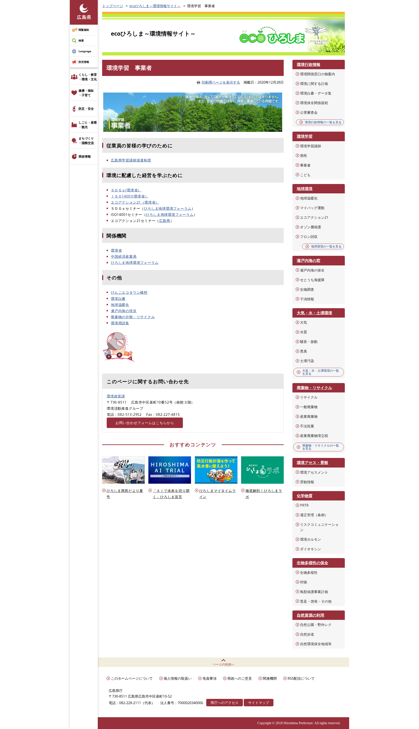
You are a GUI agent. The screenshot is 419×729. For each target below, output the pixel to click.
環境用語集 (120, 323)
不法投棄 (307, 426)
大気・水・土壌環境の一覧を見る (320, 372)
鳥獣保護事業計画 (314, 591)
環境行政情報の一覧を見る (323, 122)
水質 (303, 332)
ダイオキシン (310, 549)
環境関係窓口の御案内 (317, 74)
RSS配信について (301, 678)
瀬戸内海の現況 (124, 310)
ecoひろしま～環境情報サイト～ (155, 5)
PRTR (304, 505)
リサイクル (309, 397)
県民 (303, 155)
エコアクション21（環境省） (135, 202)
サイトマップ (258, 702)
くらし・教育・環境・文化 (88, 76)
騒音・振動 (309, 341)
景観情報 (307, 482)
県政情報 (85, 156)
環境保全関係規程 (314, 102)
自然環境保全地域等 (315, 643)
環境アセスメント (314, 472)
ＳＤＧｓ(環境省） (126, 190)
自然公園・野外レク (315, 624)
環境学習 (305, 136)
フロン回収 (309, 236)
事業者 (305, 165)
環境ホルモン (310, 539)
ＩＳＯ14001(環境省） (129, 196)
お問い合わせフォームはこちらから (144, 422)
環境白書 (118, 298)
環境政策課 (116, 396)
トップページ (112, 5)
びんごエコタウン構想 (129, 292)
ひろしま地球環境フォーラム (167, 208)
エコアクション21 (314, 217)
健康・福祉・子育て (86, 92)
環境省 (116, 250)
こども (305, 174)
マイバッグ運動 (312, 207)
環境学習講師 (310, 146)
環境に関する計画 (314, 83)
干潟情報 (307, 299)
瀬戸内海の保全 (312, 270)
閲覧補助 (84, 30)
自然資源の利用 (310, 615)
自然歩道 (307, 634)
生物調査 (307, 289)
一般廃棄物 (309, 406)
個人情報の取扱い (178, 678)
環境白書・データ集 (315, 93)
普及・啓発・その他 (315, 601)
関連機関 (270, 678)
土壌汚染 (307, 360)
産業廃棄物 (309, 416)
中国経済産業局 (124, 256)
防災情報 (84, 62)
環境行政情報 (308, 64)
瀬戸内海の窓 (308, 260)
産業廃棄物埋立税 (314, 435)
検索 (81, 40)
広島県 (164, 220)
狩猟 (303, 582)
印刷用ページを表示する (221, 82)
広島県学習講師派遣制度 (131, 160)
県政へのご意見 (239, 678)
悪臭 (303, 351)
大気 (303, 322)
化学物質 (305, 495)
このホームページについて (132, 678)
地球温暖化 (120, 304)
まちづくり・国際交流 (86, 140)
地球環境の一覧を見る (326, 246)
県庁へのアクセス (225, 702)
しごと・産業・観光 (88, 124)
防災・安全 (86, 109)
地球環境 (305, 188)
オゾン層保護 (310, 227)
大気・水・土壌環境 (314, 312)
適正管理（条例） (314, 514)
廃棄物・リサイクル (314, 387)
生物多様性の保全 (312, 562)
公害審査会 (309, 112)
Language (85, 51)
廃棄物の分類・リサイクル (133, 317)
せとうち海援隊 (312, 279)
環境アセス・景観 (312, 462)
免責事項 (209, 678)
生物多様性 (309, 572)
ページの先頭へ (223, 664)
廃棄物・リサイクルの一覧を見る (320, 446)
